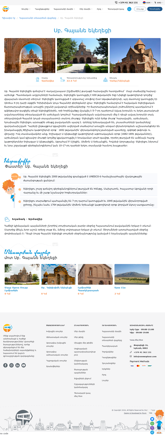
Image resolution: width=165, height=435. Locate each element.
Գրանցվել (155, 9)
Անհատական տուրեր (56, 337)
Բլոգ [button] (99, 9)
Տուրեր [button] (25, 9)
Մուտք (140, 9)
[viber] (152, 428)
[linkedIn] (17, 365)
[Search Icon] (129, 9)
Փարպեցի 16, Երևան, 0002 (141, 346)
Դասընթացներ (42, 9)
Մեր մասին (79, 331)
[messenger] (152, 419)
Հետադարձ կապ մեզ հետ (82, 394)
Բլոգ (104, 375)
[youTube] (23, 365)
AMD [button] (159, 3)
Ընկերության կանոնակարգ (81, 362)
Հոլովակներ (107, 352)
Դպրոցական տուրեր (56, 361)
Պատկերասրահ (110, 346)
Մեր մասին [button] (85, 9)
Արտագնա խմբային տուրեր (56, 344)
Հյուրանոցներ (109, 363)
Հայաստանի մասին (111, 331)
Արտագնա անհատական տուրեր (57, 353)
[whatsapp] (152, 423)
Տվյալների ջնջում (82, 378)
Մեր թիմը (78, 337)
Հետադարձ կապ (116, 9)
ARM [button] (148, 3)
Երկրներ (106, 369)
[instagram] (11, 365)
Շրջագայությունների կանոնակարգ (84, 385)
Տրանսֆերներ (53, 366)
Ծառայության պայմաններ (81, 371)
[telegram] (152, 432)
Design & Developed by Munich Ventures (139, 413)
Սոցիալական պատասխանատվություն (85, 352)
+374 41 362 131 (128, 2)
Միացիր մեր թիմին (83, 343)
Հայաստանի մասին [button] (63, 9)
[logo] (6, 9)
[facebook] (5, 365)
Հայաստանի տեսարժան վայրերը (37, 18)
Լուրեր (105, 380)
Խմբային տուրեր (54, 331)
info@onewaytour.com (145, 356)
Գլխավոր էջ (8, 18)
